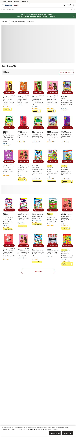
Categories (4, 22)
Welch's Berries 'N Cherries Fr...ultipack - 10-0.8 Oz (23, 218)
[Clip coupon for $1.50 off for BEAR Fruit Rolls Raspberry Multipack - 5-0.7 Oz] (54, 111)
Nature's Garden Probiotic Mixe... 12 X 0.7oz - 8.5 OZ (8, 169)
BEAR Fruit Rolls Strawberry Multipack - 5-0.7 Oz (23, 170)
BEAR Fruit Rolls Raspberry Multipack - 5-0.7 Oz (52, 101)
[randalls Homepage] (11, 5)
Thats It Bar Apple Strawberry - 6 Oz (52, 253)
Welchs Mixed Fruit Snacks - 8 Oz (37, 217)
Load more (38, 271)
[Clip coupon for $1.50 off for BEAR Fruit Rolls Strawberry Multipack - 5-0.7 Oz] (25, 180)
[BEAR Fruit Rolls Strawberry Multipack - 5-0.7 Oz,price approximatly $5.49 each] (23, 165)
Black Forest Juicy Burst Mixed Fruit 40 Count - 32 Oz (52, 219)
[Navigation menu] (2, 5)
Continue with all (55, 433)
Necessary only (67, 433)
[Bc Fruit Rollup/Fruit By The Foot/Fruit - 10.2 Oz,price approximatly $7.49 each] (52, 165)
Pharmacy (16, 1)
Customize (33, 429)
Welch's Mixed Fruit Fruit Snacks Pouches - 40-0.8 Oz (38, 172)
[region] (38, 431)
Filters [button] (6, 72)
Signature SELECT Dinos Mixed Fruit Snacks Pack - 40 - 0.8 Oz (8, 138)
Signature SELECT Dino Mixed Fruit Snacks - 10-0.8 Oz (37, 136)
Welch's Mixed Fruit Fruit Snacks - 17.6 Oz (38, 254)
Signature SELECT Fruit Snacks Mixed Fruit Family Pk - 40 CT (67, 103)
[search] (72, 9)
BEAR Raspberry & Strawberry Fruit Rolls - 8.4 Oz (23, 254)
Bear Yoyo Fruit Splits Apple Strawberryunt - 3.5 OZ (38, 101)
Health (10, 1)
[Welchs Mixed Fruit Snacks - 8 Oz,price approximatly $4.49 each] (38, 211)
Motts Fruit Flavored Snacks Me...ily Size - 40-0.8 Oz (66, 172)
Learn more (52, 17)
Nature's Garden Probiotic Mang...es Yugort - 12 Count (23, 101)
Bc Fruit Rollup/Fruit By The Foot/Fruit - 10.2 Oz (52, 172)
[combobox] (38, 9)
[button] (67, 5)
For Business (24, 1)
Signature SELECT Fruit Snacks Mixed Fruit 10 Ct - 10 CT (52, 136)
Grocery (4, 1)
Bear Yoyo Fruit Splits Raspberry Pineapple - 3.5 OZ (8, 101)
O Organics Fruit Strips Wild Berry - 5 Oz (66, 136)
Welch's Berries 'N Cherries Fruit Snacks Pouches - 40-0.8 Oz (8, 220)
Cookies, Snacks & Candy (17, 22)
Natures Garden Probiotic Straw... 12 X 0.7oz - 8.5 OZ (8, 254)
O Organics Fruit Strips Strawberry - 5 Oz (23, 136)
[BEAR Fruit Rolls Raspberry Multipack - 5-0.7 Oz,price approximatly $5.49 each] (52, 96)
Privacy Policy (47, 429)
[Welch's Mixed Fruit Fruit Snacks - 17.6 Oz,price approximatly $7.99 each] (38, 248)
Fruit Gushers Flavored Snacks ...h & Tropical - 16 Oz (67, 255)
